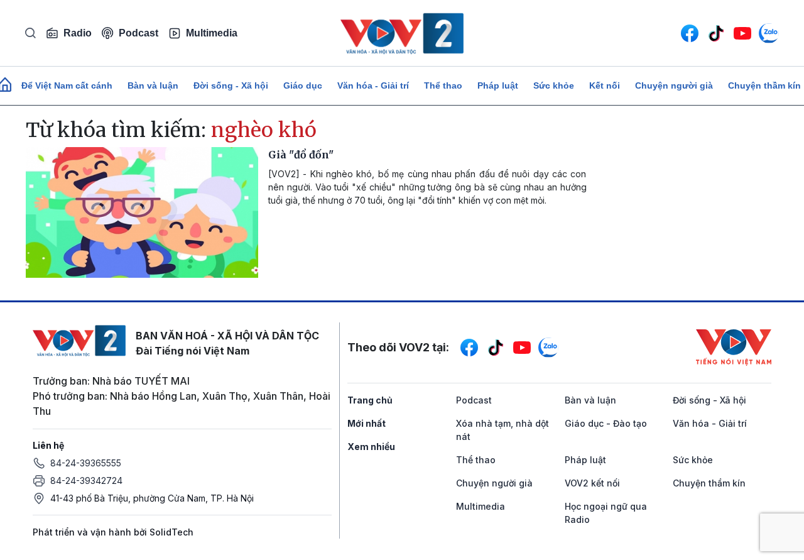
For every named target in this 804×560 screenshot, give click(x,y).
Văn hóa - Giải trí (373, 85)
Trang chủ (370, 400)
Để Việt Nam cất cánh (66, 85)
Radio (77, 33)
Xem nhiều (371, 446)
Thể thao (443, 85)
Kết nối (604, 85)
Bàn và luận (153, 85)
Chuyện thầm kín (709, 483)
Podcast (138, 33)
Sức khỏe (553, 85)
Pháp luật (497, 85)
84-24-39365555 (85, 463)
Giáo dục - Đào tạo (606, 423)
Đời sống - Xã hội (230, 85)
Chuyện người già (674, 85)
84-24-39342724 (86, 480)
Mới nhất (366, 423)
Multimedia (211, 33)
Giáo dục (302, 85)
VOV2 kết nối (592, 483)
